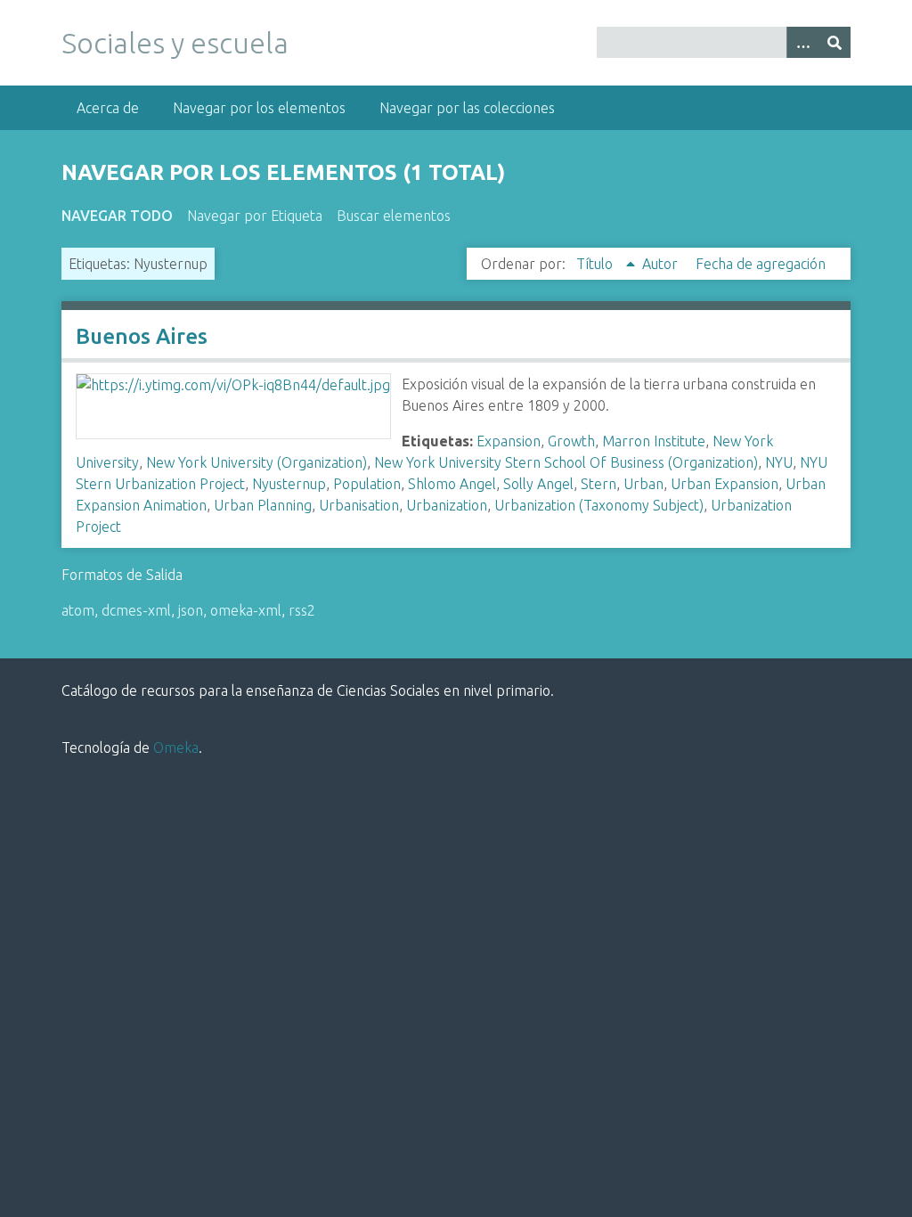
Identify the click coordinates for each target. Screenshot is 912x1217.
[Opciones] (802, 42)
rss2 (302, 610)
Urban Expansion (724, 484)
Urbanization (446, 505)
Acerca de (108, 108)
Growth (571, 441)
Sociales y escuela (175, 43)
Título (596, 264)
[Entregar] (834, 42)
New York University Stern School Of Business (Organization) (566, 462)
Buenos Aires (142, 336)
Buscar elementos (394, 216)
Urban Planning (263, 505)
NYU (779, 462)
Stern (598, 484)
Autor (661, 264)
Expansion (508, 441)
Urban (643, 484)
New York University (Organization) (256, 462)
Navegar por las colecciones (467, 108)
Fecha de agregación (761, 264)
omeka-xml (245, 610)
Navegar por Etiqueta (254, 216)
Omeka (176, 747)
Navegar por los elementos (259, 108)
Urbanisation (359, 505)
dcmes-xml (136, 610)
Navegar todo (117, 216)
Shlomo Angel (452, 484)
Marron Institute (653, 441)
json (190, 610)
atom (77, 610)
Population (367, 484)
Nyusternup (289, 484)
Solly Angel (538, 484)
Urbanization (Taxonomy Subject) (599, 505)
